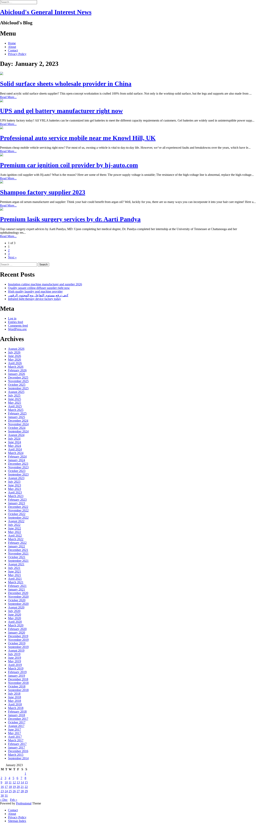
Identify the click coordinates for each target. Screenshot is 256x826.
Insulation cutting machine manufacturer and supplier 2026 (45, 284)
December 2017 (18, 718)
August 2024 (16, 435)
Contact (13, 50)
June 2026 (14, 356)
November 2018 (18, 683)
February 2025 (17, 413)
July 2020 (14, 611)
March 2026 (15, 366)
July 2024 (14, 438)
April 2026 (15, 363)
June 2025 (14, 399)
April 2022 (15, 535)
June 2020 (14, 614)
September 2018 (18, 690)
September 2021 (18, 560)
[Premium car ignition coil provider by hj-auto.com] (1, 155)
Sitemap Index (17, 821)
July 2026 (14, 352)
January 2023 (16, 503)
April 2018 (15, 704)
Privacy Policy (17, 54)
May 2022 (14, 532)
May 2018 (14, 700)
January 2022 (16, 546)
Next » (12, 257)
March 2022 (15, 539)
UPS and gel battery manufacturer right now (61, 110)
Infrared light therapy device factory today (34, 299)
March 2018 (15, 708)
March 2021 (15, 582)
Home (12, 43)
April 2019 (15, 665)
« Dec (4, 799)
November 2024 (18, 424)
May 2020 (14, 618)
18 (10, 786)
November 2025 (18, 381)
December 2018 (18, 679)
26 (14, 791)
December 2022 (18, 506)
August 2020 (16, 607)
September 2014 (18, 758)
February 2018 (17, 711)
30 (2, 795)
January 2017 (16, 747)
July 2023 (14, 481)
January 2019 (16, 675)
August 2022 (16, 521)
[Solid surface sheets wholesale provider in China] (1, 74)
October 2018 (16, 686)
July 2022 (14, 524)
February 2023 (17, 499)
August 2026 (16, 348)
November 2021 (18, 553)
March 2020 (15, 625)
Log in (12, 318)
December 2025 (18, 377)
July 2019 (14, 654)
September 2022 (18, 517)
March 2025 (15, 410)
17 (6, 786)
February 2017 (17, 744)
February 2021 (17, 586)
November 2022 (18, 510)
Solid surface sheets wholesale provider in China (65, 83)
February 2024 (17, 456)
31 (6, 795)
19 (14, 786)
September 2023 (18, 474)
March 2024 (15, 453)
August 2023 (16, 478)
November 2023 (18, 467)
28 (22, 791)
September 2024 (18, 431)
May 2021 (14, 575)
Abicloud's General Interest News (45, 12)
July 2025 (14, 395)
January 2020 (16, 632)
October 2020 (16, 600)
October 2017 (16, 722)
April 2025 (15, 406)
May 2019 (14, 661)
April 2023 (15, 492)
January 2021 (16, 589)
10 (6, 782)
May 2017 (14, 733)
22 (26, 786)
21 (22, 786)
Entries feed (15, 322)
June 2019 (14, 657)
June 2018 (14, 697)
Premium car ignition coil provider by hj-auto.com (69, 165)
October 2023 (16, 471)
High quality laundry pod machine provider (35, 291)
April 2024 (15, 449)
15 (26, 782)
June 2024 (14, 442)
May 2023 (14, 489)
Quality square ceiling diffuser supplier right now (39, 288)
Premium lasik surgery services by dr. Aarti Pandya (70, 219)
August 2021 (16, 564)
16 (2, 786)
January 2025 (16, 417)
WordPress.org (17, 329)
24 (6, 791)
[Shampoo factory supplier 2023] (1, 182)
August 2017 (16, 726)
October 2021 (16, 557)
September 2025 (18, 388)
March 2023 (15, 496)
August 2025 (16, 392)
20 (18, 786)
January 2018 (16, 715)
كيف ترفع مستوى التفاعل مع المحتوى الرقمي (38, 295)
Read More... (8, 97)
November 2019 (18, 639)
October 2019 (16, 643)
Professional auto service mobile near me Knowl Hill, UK (78, 137)
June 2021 (14, 571)
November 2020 (18, 596)
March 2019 (15, 668)
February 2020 (17, 629)
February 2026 (17, 370)
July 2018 (14, 693)
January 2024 (16, 460)
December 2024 (18, 420)
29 (26, 791)
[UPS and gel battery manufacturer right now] (1, 101)
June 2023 (14, 485)
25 (10, 791)
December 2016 (18, 751)
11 (10, 782)
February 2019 (17, 672)
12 (14, 782)
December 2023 (18, 463)
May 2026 (14, 359)
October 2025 (16, 384)
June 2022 (14, 528)
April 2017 (15, 736)
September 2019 (18, 647)
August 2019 (16, 650)
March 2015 (15, 754)
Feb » (13, 799)
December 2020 (18, 593)
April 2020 (15, 621)
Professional (23, 803)
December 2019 (18, 636)
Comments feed (18, 325)
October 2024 (16, 427)
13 (18, 782)
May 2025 (14, 402)
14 (22, 782)
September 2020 (18, 603)
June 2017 (14, 729)
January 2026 (16, 374)
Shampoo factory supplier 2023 (42, 192)
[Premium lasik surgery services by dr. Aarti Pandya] (1, 209)
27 (18, 791)
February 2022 (17, 542)
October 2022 (16, 514)
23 (2, 791)
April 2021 (15, 578)
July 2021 (14, 568)
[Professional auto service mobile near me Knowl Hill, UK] (1, 128)
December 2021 (18, 550)
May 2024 (14, 445)
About (12, 46)
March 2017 (15, 740)
